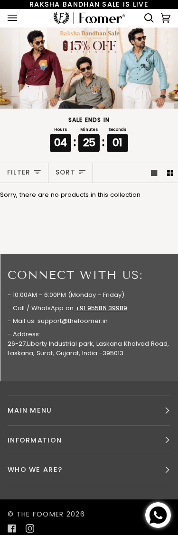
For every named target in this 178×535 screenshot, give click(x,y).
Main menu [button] (30, 410)
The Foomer (40, 514)
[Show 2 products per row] (170, 173)
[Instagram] (30, 528)
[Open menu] (22, 18)
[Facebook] (12, 528)
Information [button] (35, 440)
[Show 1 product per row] (154, 173)
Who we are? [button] (35, 469)
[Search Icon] (145, 18)
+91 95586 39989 (101, 308)
